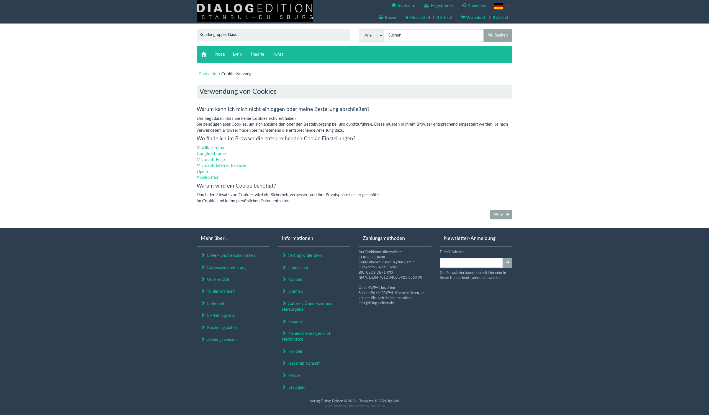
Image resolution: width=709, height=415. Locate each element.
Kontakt (294, 279)
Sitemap (294, 291)
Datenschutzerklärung (225, 268)
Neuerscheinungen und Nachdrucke (306, 336)
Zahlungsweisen (221, 340)
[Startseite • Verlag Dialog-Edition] (255, 11)
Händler (294, 351)
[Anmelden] (507, 263)
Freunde (294, 322)
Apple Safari (207, 177)
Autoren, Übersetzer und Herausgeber (307, 307)
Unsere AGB (217, 279)
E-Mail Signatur (220, 315)
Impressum (297, 268)
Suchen (500, 35)
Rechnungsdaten (221, 328)
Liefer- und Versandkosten (230, 255)
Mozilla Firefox (210, 148)
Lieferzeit (214, 304)
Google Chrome (211, 154)
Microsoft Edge (211, 160)
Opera (202, 172)
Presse (293, 376)
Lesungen (295, 387)
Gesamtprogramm (303, 363)
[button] (501, 6)
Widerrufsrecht (220, 291)
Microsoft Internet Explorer (221, 166)
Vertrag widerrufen (304, 255)
